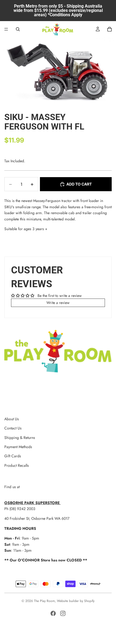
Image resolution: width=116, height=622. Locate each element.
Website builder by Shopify (75, 600)
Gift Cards (12, 456)
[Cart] (109, 29)
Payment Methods (18, 446)
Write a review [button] (58, 302)
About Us (11, 419)
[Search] (18, 29)
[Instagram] (63, 613)
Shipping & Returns (19, 437)
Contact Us (13, 428)
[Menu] (6, 29)
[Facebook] (53, 613)
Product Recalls (16, 465)
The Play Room (44, 600)
